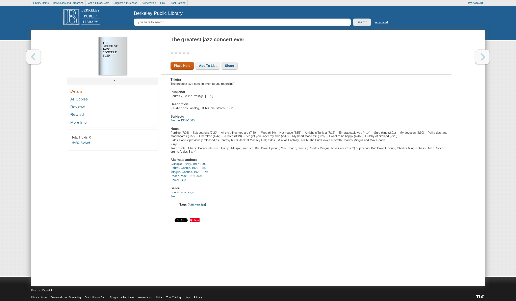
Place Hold (182, 65)
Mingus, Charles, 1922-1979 (189, 172)
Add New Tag (197, 204)
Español (47, 290)
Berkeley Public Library (158, 13)
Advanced (381, 22)
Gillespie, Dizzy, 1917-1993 (188, 163)
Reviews (77, 107)
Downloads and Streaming (68, 2)
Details (76, 91)
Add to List (207, 65)
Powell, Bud (178, 180)
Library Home (41, 2)
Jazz (174, 196)
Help (187, 297)
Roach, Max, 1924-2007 (186, 176)
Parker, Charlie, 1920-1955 (188, 168)
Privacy (198, 297)
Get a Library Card (98, 2)
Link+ (163, 2)
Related (77, 114)
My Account (475, 2)
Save (196, 219)
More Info (78, 122)
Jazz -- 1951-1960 (183, 120)
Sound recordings (182, 192)
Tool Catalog (178, 2)
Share (229, 65)
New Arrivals (148, 2)
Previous (33, 57)
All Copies (79, 99)
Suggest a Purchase (125, 2)
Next (482, 57)
